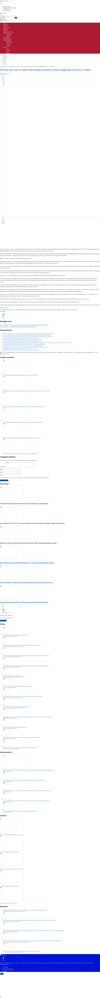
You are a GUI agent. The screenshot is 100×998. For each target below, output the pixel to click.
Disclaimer (5, 967)
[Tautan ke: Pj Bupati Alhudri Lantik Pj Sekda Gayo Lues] (6, 674)
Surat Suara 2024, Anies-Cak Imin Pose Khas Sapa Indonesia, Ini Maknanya (21, 951)
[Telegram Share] (3, 80)
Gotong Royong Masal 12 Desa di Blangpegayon (15, 727)
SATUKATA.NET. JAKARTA (7, 249)
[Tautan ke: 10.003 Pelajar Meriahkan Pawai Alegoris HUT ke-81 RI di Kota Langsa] (6, 809)
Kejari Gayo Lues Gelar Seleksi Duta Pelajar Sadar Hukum (17, 686)
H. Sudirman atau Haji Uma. (7, 309)
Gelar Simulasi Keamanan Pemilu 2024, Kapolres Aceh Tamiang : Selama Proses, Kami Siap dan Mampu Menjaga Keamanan (33, 930)
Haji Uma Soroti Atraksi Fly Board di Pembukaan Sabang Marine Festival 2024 (22, 341)
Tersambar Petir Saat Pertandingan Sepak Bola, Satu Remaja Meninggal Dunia (19, 867)
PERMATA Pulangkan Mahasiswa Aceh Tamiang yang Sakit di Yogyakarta (21, 350)
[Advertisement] (50, 236)
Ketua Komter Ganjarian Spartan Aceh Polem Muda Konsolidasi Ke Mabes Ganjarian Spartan (26, 347)
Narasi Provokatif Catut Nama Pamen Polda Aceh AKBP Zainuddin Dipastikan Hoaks (23, 406)
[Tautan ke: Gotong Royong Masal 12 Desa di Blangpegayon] (6, 725)
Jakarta (17, 309)
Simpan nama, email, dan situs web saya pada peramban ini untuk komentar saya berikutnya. (25, 477)
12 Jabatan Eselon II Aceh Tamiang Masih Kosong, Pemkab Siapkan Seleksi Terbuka (23, 780)
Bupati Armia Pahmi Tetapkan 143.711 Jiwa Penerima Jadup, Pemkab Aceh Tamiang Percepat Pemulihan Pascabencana (32, 940)
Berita (1, 74)
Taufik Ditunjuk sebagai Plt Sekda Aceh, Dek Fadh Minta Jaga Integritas (20, 375)
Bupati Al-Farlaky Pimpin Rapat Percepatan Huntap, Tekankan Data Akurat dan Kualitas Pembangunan (28, 770)
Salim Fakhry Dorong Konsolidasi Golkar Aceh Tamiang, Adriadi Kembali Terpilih (22, 422)
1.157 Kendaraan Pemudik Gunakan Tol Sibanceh (18, 326)
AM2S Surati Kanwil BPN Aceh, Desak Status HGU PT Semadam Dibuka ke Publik (19, 884)
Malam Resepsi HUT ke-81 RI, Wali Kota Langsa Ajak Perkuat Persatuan (20, 453)
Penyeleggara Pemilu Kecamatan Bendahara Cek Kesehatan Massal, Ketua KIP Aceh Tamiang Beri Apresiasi (29, 920)
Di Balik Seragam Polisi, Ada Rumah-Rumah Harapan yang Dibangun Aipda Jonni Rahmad (22, 850)
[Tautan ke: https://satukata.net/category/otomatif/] (12, 752)
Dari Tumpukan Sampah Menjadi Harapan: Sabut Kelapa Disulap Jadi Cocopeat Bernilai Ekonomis (27, 335)
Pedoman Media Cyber (8, 969)
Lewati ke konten (4, 0)
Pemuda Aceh (23, 309)
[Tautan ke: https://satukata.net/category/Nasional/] (8, 906)
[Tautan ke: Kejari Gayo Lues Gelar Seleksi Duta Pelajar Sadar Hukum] (6, 684)
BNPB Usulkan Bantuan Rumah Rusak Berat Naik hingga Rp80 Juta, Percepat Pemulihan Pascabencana (28, 333)
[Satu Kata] (3, 13)
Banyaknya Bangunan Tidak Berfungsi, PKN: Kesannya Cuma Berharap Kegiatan (22, 696)
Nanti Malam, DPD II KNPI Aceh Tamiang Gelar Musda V (16, 706)
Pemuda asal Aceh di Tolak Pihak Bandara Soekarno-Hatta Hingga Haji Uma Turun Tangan (53, 309)
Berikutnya (5, 612)
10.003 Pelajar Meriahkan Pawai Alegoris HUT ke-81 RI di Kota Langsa (20, 811)
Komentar (2, 467)
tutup (2, 973)
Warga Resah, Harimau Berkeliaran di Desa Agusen (15, 635)
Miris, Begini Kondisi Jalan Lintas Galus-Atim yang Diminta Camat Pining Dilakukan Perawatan (26, 665)
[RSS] (3, 318)
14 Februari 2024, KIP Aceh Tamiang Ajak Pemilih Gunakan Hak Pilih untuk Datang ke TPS (25, 910)
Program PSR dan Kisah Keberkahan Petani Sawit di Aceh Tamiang (19, 747)
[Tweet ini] (3, 78)
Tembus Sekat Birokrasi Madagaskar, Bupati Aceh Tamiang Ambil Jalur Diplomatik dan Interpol (26, 800)
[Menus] (0, 2)
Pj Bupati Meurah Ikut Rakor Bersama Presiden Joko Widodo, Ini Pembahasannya (23, 345)
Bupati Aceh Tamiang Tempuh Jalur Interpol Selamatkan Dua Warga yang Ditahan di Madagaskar (27, 790)
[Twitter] (3, 316)
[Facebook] (3, 314)
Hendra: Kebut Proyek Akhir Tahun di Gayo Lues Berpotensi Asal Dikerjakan (21, 737)
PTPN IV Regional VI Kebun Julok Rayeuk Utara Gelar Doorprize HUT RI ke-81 (22, 438)
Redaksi (5, 971)
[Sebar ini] (3, 77)
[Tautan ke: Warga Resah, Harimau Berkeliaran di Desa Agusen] (6, 633)
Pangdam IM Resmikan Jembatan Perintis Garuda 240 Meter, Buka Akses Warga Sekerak (21, 833)
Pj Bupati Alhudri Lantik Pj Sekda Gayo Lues (13, 676)
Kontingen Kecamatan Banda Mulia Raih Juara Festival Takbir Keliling (23, 325)
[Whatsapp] (3, 81)
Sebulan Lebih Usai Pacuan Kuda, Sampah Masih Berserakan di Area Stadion (22, 645)
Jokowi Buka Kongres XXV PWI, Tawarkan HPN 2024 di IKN (17, 348)
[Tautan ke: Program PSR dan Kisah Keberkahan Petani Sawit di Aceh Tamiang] (6, 746)
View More (3, 620)
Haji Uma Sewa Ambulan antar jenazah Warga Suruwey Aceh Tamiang (21, 338)
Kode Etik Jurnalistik (8, 968)
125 (4, 611)
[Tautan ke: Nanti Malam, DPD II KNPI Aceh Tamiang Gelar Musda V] (6, 705)
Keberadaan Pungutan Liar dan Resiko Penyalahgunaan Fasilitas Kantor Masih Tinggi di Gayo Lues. (27, 716)
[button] (16, 18)
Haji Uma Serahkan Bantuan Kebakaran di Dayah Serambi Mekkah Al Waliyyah (22, 339)
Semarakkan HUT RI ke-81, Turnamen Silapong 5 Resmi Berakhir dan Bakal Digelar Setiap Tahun (26, 390)
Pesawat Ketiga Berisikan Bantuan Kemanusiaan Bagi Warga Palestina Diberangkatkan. (24, 344)
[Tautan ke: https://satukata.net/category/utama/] (6, 816)
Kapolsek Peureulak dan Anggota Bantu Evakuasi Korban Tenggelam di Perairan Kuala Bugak (26, 655)
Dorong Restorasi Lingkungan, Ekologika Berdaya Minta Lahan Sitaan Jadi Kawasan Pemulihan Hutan (28, 336)
